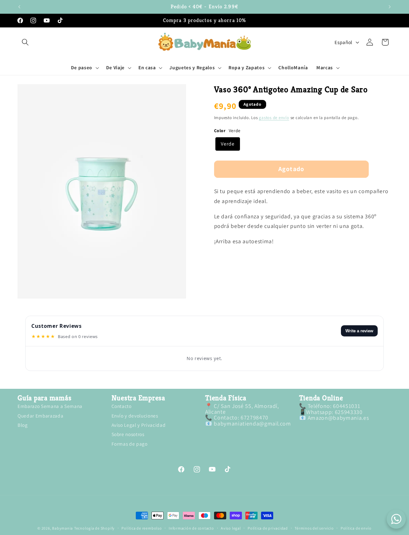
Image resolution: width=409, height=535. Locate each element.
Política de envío (356, 528)
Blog (23, 425)
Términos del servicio (314, 528)
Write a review (359, 330)
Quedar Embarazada (40, 415)
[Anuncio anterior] (19, 6)
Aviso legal (231, 528)
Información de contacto (191, 528)
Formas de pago (130, 444)
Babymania (62, 528)
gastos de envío (274, 117)
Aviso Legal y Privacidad (139, 425)
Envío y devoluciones (135, 415)
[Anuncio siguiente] (390, 6)
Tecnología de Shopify (94, 528)
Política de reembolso (141, 528)
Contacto (122, 407)
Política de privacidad (268, 528)
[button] (25, 42)
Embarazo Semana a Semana (50, 407)
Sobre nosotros (128, 434)
